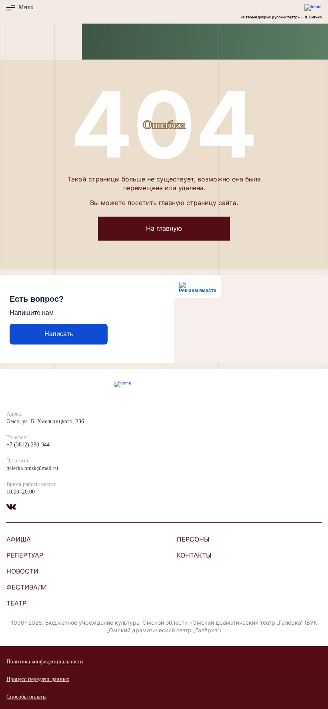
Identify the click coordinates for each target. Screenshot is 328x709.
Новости (22, 571)
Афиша (18, 539)
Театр (16, 603)
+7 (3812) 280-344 (28, 445)
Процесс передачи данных (37, 679)
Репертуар (24, 555)
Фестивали (26, 587)
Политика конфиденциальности (44, 662)
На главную (164, 228)
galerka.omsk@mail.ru (32, 468)
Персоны (193, 539)
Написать (58, 334)
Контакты (194, 555)
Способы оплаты (26, 697)
